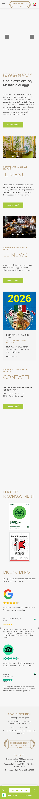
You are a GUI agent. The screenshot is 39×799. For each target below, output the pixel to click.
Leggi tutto (10, 356)
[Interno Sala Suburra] (19, 147)
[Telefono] (4, 790)
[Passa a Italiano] (34, 3)
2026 (8, 340)
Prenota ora (19, 790)
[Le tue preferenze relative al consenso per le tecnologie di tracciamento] (4, 795)
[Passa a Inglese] (34, 5)
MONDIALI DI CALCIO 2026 (17, 336)
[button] (12, 156)
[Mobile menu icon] (3, 4)
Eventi (13, 340)
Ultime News (20, 340)
